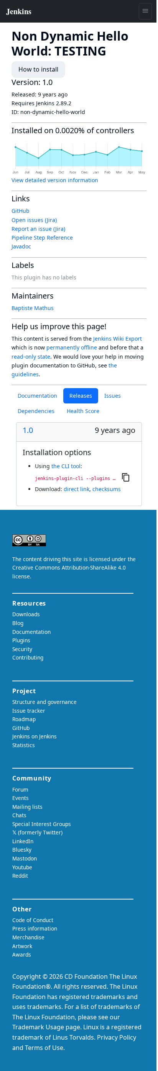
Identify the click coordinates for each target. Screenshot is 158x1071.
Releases (80, 395)
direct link (76, 489)
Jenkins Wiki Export (117, 338)
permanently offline (71, 347)
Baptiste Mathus (33, 308)
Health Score (83, 411)
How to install (38, 69)
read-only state (31, 356)
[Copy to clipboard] (125, 477)
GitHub (21, 210)
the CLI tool (66, 466)
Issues (112, 395)
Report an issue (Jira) (38, 228)
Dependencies (36, 411)
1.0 (28, 430)
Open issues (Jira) (34, 220)
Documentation (37, 395)
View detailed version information (55, 180)
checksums (106, 489)
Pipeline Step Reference (42, 237)
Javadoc (21, 246)
